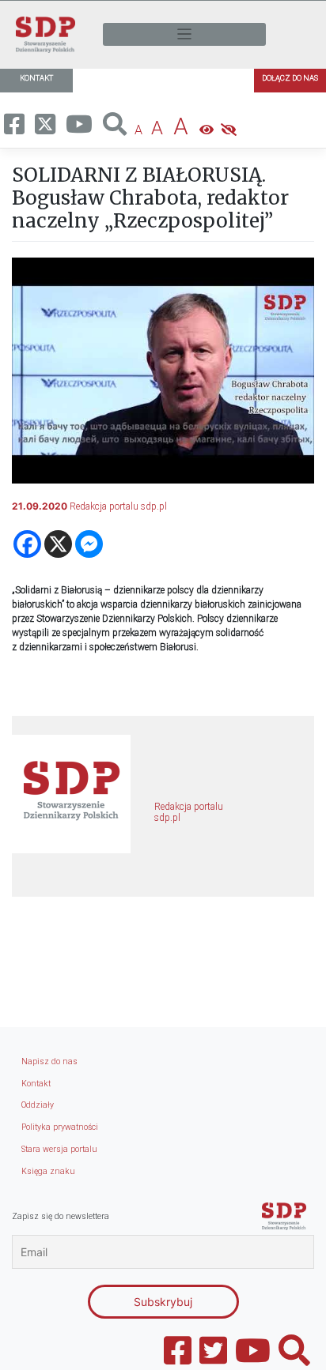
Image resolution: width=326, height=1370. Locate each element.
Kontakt (36, 1083)
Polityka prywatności (59, 1127)
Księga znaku (48, 1171)
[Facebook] (27, 544)
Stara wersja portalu (59, 1149)
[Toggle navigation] (184, 34)
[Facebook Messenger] (89, 544)
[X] (58, 544)
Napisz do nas (49, 1061)
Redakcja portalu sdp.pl (118, 506)
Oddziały (37, 1105)
